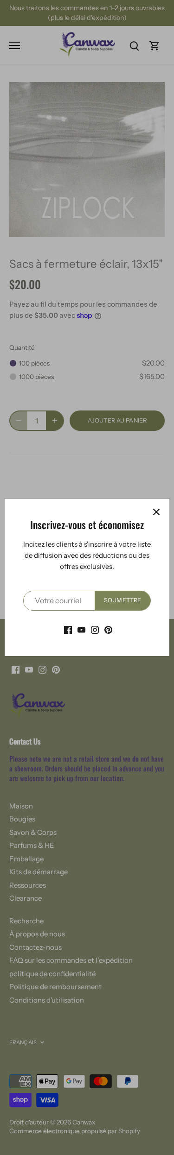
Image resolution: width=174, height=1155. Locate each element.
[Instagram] (95, 629)
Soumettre (122, 600)
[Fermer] (156, 512)
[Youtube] (81, 629)
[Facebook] (68, 629)
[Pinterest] (108, 629)
